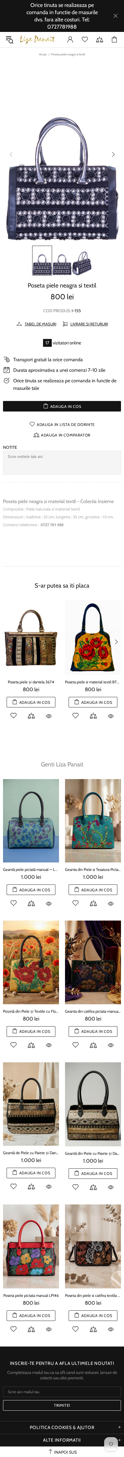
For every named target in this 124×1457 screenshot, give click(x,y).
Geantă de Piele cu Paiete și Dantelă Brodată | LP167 (31, 1152)
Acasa (43, 54)
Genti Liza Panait (62, 764)
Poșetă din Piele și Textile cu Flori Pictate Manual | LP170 (31, 1011)
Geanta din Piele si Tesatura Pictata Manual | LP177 (93, 869)
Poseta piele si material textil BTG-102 (93, 681)
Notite (10, 447)
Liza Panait (37, 39)
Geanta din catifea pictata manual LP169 (93, 1011)
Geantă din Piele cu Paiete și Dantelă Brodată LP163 (93, 1153)
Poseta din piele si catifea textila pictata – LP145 (93, 1295)
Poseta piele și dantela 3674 (31, 681)
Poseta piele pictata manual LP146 (31, 1295)
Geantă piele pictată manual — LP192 (31, 869)
